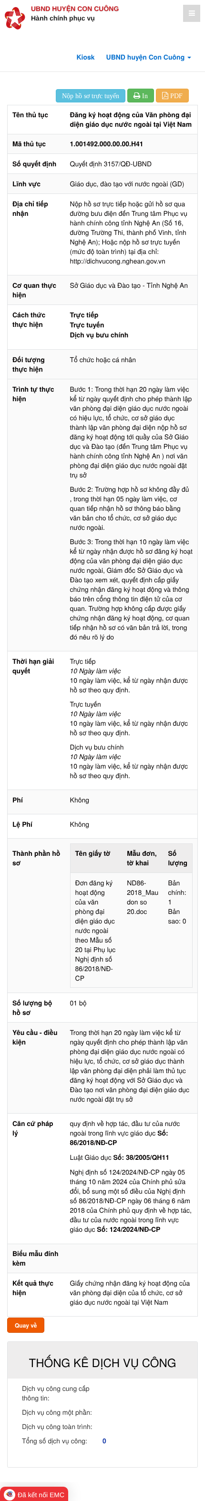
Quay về (26, 1325)
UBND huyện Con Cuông (75, 8)
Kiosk (86, 57)
